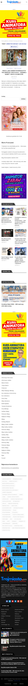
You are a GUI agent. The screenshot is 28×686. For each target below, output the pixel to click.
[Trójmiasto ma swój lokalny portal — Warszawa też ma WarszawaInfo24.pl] (7, 211)
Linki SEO (4, 503)
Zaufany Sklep (5, 434)
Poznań (3, 458)
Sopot (8, 521)
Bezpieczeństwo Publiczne (8, 487)
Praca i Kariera (18, 611)
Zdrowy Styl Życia (6, 530)
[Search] (26, 2)
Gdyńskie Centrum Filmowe (13, 496)
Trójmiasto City (22, 521)
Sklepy (3, 419)
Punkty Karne (5, 519)
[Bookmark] (24, 51)
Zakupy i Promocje (5, 615)
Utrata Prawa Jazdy (6, 523)
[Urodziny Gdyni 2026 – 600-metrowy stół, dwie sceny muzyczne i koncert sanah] (21, 233)
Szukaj (3, 96)
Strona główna (4, 41)
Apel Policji (4, 481)
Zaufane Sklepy (5, 411)
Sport (2, 618)
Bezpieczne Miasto (19, 609)
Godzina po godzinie (11, 136)
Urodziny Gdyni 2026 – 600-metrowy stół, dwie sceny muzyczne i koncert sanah (21, 241)
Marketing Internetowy (13, 503)
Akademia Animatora (6, 479)
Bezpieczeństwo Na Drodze (8, 483)
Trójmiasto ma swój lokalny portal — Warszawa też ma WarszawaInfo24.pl (6, 220)
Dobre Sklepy (4, 447)
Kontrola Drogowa (6, 501)
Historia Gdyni (5, 499)
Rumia (3, 521)
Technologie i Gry (5, 624)
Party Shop (4, 398)
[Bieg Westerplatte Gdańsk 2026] (7, 233)
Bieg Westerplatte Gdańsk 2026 (9, 157)
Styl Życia (3, 620)
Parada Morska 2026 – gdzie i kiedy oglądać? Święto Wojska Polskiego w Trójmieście (20, 260)
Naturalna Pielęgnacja (18, 507)
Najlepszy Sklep (5, 437)
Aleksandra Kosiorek (17, 479)
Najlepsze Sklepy (5, 416)
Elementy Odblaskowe (6, 492)
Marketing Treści (5, 505)
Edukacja (17, 613)
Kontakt (17, 624)
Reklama (17, 622)
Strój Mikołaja (4, 408)
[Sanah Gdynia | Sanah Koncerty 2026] (7, 251)
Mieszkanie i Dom (19, 618)
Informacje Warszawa (7, 377)
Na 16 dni (19, 136)
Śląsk (2, 455)
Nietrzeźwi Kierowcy (6, 510)
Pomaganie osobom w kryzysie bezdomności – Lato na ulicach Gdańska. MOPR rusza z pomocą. (21, 221)
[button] (3, 296)
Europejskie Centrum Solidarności (9, 494)
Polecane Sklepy (5, 414)
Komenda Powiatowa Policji (16, 499)
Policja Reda (14, 512)
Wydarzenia (4, 611)
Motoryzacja (18, 615)
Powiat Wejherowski (6, 516)
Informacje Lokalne (6, 380)
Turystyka (3, 613)
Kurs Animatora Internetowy (8, 393)
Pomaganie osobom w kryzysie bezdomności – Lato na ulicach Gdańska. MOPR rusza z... (17, 641)
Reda (11, 519)
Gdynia (3, 496)
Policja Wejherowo (6, 514)
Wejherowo (14, 523)
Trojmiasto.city (17, 680)
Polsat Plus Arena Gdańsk (18, 514)
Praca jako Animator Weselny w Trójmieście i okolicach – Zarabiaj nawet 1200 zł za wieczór (14, 72)
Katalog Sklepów (5, 421)
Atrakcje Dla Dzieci (13, 481)
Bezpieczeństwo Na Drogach (8, 485)
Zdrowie (3, 622)
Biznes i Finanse (5, 609)
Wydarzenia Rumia (6, 527)
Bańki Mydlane (5, 403)
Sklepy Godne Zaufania (7, 424)
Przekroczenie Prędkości (18, 516)
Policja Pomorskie (6, 512)
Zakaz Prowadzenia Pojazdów (18, 527)
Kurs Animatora (5, 395)
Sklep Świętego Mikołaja (7, 390)
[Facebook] (7, 601)
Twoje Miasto (5, 385)
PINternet (4, 388)
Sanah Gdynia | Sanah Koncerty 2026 (11, 167)
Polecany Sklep (5, 442)
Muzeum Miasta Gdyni (6, 507)
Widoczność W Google (7, 525)
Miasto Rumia (4, 383)
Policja (14, 510)
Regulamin (17, 620)
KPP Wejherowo (16, 501)
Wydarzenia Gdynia (18, 525)
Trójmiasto (14, 521)
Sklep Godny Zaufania (6, 427)
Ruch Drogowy (17, 519)
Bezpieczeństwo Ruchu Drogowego (10, 490)
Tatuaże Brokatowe (6, 406)
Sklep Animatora (5, 401)
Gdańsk (20, 494)
